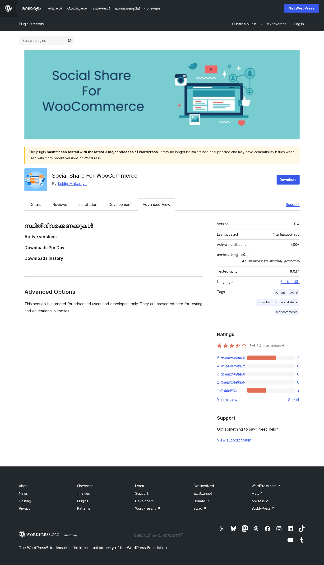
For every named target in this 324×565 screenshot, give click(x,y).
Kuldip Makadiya (72, 183)
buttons (280, 292)
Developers (144, 501)
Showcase (85, 486)
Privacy (25, 508)
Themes (83, 493)
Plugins (82, 501)
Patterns (83, 508)
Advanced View (156, 204)
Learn (139, 486)
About (23, 486)
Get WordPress (302, 8)
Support (293, 204)
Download (288, 180)
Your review (227, 399)
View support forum (234, 440)
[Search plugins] (69, 40)
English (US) (290, 282)
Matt (257, 493)
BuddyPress (263, 508)
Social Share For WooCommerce (94, 175)
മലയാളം (70, 535)
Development (120, 204)
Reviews (59, 204)
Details (35, 204)
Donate (201, 501)
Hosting (25, 501)
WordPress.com (266, 486)
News (23, 493)
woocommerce (287, 312)
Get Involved (204, 486)
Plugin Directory (31, 24)
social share (289, 302)
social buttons (267, 302)
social (293, 292)
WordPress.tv (147, 508)
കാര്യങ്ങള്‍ (203, 493)
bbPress (260, 501)
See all (294, 399)
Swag (200, 508)
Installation (87, 204)
